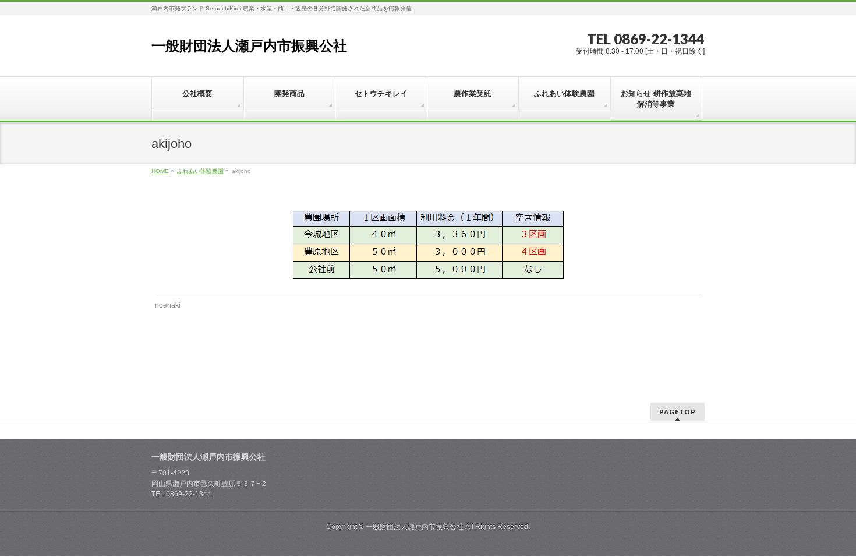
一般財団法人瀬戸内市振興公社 (249, 46)
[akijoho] (428, 245)
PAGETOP (677, 411)
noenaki (168, 305)
